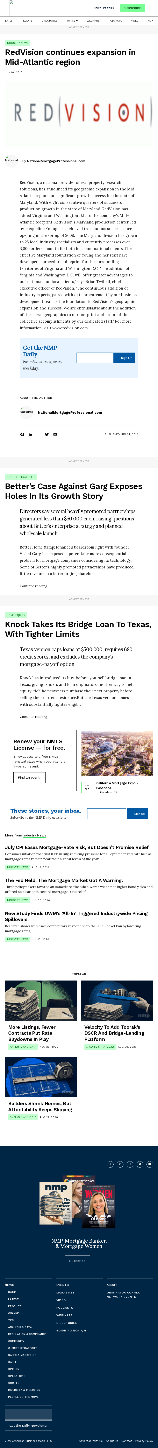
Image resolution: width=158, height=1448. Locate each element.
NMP (150, 20)
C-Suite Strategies (21, 477)
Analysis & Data (20, 1327)
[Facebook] (22, 434)
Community (16, 1341)
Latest (9, 20)
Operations (17, 1376)
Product (15, 1306)
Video (134, 20)
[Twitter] (46, 434)
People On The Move (23, 1396)
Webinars (93, 20)
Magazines (65, 1292)
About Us (112, 1440)
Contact (126, 1440)
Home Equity (16, 615)
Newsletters (104, 8)
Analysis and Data (23, 1046)
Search (149, 9)
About (112, 1284)
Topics (71, 20)
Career (13, 1362)
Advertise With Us (91, 1440)
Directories (49, 20)
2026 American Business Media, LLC (28, 1440)
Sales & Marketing (22, 1355)
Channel (14, 1313)
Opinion (13, 1369)
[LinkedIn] (30, 434)
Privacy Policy (144, 1440)
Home (12, 1292)
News (9, 1284)
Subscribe (132, 8)
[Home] (11, 8)
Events (28, 20)
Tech (11, 1320)
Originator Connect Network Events (124, 1294)
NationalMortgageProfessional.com (56, 161)
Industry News (18, 43)
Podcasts (115, 20)
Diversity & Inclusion (24, 1389)
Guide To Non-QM (71, 1330)
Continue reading (33, 586)
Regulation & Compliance (27, 1334)
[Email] (55, 434)
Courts (14, 1383)
